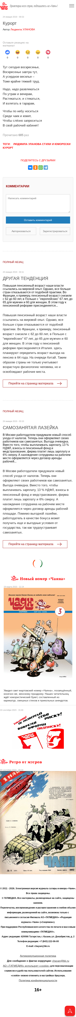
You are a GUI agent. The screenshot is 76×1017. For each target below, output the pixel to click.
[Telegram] (46, 167)
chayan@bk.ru (60, 960)
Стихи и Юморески (56, 144)
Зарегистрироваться (55, 231)
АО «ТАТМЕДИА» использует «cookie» (26, 965)
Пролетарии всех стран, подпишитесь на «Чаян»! (34, 6)
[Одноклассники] (35, 167)
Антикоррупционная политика (38, 955)
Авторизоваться (21, 231)
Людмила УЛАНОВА (19, 29)
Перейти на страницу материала (30, 383)
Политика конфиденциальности (38, 980)
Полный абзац (13, 262)
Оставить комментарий (38, 220)
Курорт (8, 147)
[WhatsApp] (40, 167)
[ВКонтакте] (30, 167)
